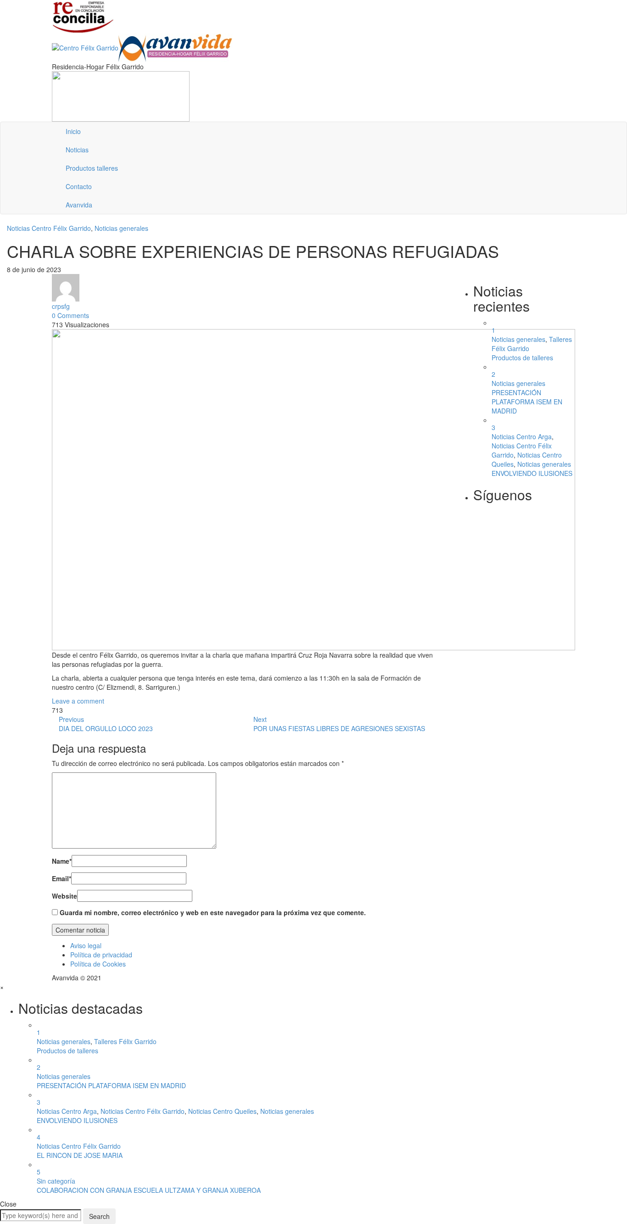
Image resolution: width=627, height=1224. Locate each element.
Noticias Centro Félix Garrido (49, 228)
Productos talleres (92, 168)
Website (64, 895)
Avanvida (79, 204)
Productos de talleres (522, 357)
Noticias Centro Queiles (222, 1111)
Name (62, 861)
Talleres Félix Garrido (125, 1041)
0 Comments (70, 315)
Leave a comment (78, 700)
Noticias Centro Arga (522, 436)
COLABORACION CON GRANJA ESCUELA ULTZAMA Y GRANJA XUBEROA (149, 1190)
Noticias (77, 149)
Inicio (73, 131)
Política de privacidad (101, 954)
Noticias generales (121, 228)
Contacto (79, 186)
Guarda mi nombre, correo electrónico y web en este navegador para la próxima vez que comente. (213, 912)
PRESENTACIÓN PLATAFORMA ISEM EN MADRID (527, 401)
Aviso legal (85, 945)
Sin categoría (56, 1180)
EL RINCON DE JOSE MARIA (80, 1155)
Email (61, 878)
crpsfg (61, 306)
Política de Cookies (98, 963)
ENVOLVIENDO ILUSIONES (532, 473)
